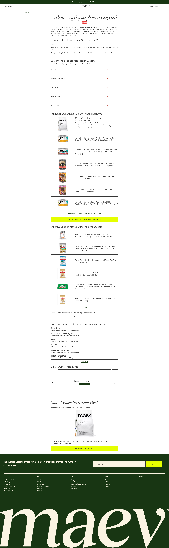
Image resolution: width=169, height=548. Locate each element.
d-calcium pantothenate (84, 381)
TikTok (107, 486)
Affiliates (108, 482)
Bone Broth (7, 484)
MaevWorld (40, 484)
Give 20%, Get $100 (43, 486)
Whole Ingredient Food (10, 480)
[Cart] (166, 6)
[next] (115, 383)
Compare (40, 490)
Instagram (108, 484)
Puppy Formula (8, 490)
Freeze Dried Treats (10, 486)
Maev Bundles (8, 488)
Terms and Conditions (30, 500)
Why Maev (40, 482)
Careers (107, 480)
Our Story (40, 480)
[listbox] (84, 383)
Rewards (40, 488)
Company (74, 488)
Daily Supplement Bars (11, 482)
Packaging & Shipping (77, 486)
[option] (84, 382)
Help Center (154, 6)
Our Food (74, 482)
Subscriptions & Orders (78, 484)
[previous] (52, 383)
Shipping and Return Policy (53, 500)
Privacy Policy (6, 500)
